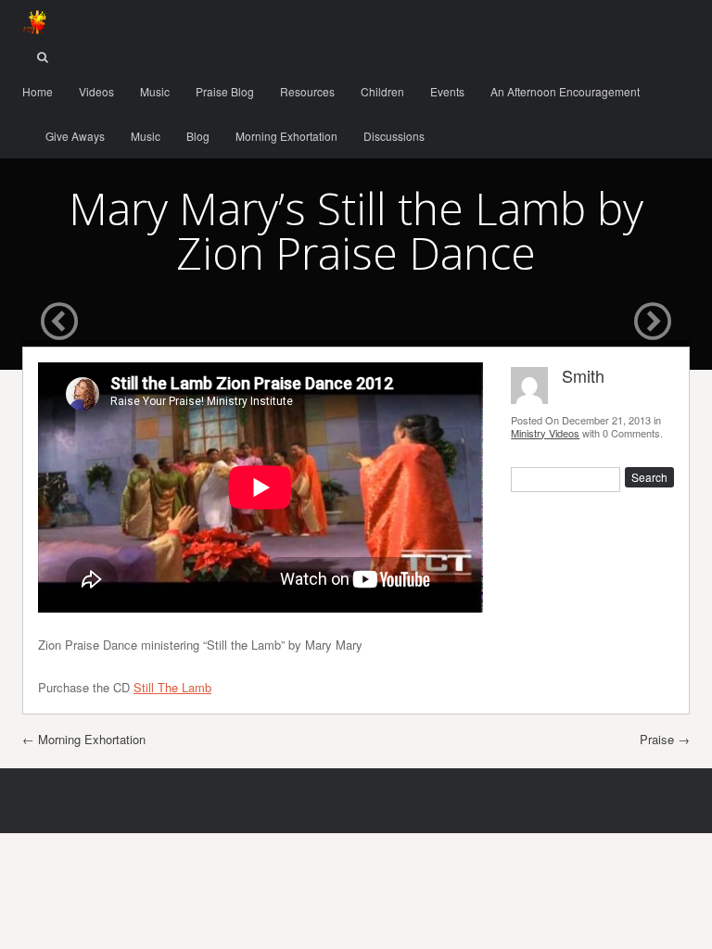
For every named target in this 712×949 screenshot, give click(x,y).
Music (155, 91)
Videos (96, 91)
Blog (198, 136)
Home (37, 91)
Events (447, 91)
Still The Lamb (172, 687)
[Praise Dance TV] (34, 22)
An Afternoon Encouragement (565, 91)
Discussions (394, 136)
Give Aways (75, 136)
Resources (307, 91)
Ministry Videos (545, 432)
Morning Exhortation (286, 136)
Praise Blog (225, 91)
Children (382, 91)
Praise (665, 739)
